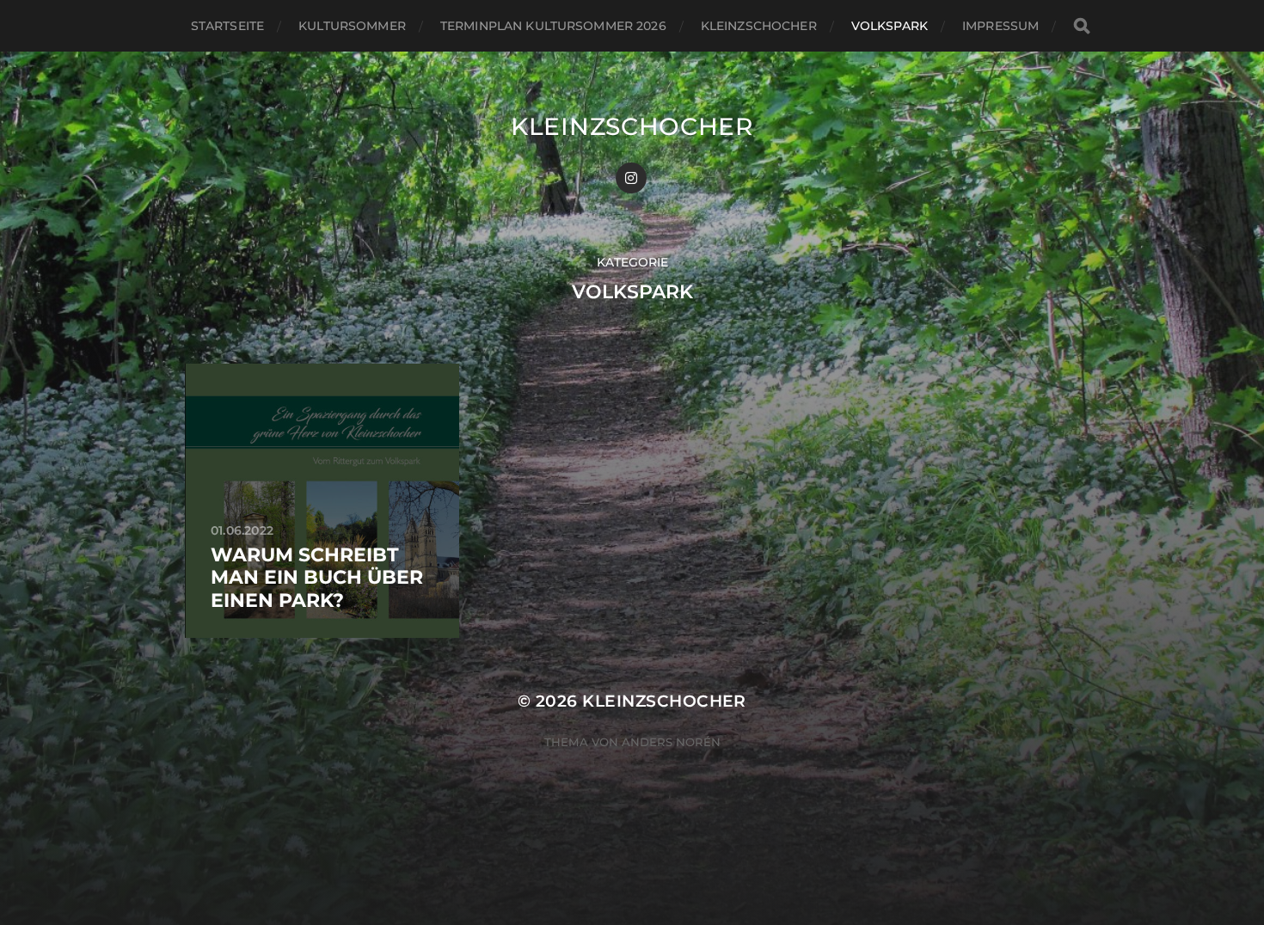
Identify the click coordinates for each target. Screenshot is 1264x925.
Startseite (227, 26)
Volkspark (889, 26)
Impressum (1000, 26)
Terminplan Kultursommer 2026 (553, 26)
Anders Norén (671, 742)
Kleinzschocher (759, 26)
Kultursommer (352, 26)
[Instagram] (631, 177)
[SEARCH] (1081, 26)
